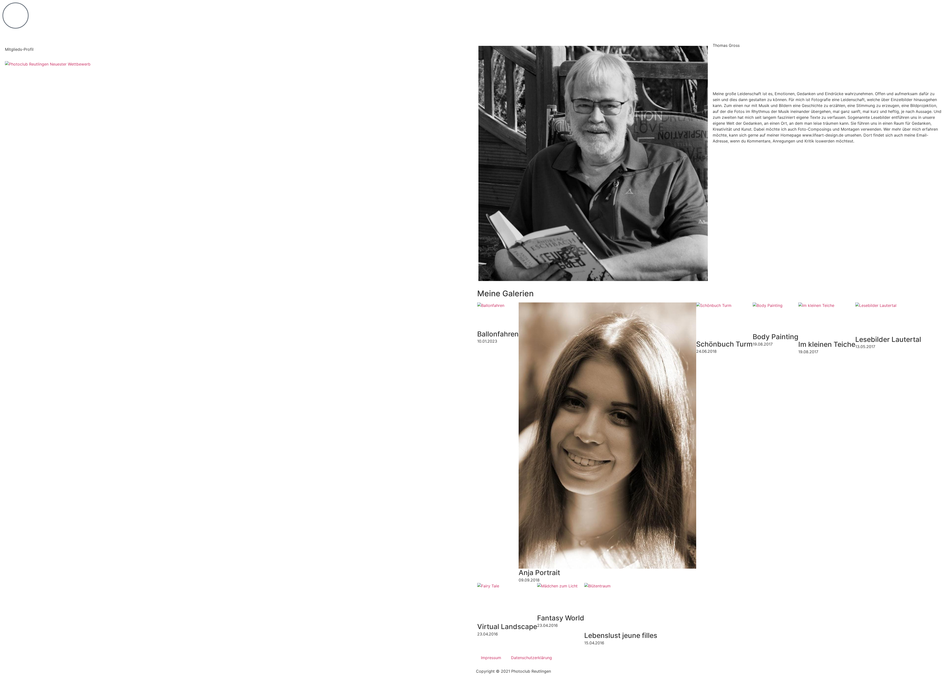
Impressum (491, 657)
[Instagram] (719, 78)
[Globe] (719, 59)
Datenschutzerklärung (531, 657)
